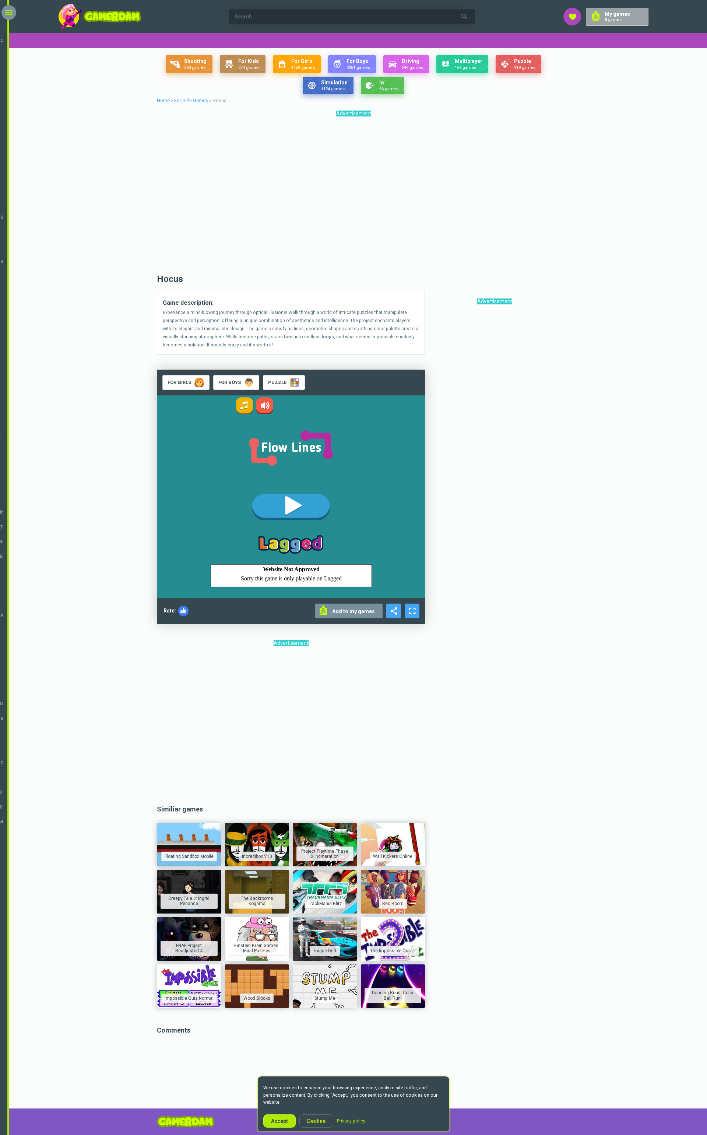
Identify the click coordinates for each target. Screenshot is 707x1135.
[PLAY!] (189, 844)
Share (393, 611)
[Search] (464, 16)
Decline (316, 1121)
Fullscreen (412, 611)
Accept (279, 1121)
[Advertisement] (353, 197)
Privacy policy (351, 1121)
